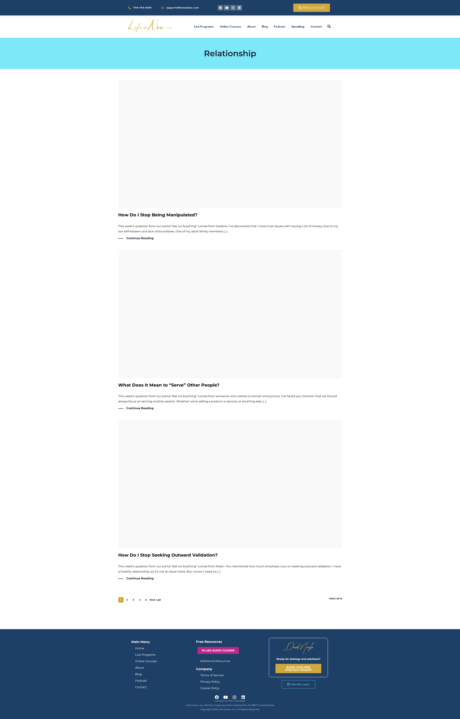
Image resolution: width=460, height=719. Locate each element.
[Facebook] (220, 7)
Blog (265, 26)
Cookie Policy (209, 688)
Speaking (297, 26)
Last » (158, 600)
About (251, 26)
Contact (316, 26)
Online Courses (230, 26)
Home (139, 648)
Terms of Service (212, 675)
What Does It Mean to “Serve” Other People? (168, 385)
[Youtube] (226, 7)
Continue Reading (140, 238)
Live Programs (204, 26)
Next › (152, 600)
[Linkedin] (239, 7)
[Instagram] (233, 7)
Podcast (279, 26)
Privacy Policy (210, 681)
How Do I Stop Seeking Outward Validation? (168, 555)
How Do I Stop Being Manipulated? (157, 214)
